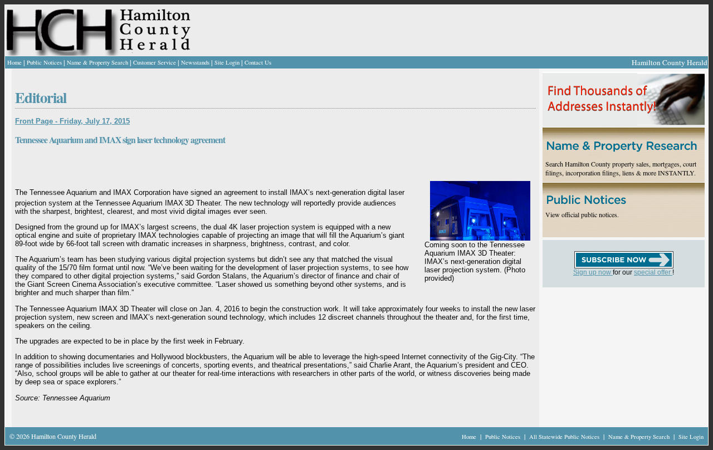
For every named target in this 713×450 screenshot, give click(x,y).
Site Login (227, 62)
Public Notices (44, 62)
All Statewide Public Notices (565, 437)
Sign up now (593, 272)
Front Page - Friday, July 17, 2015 (72, 121)
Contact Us (258, 62)
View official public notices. (582, 214)
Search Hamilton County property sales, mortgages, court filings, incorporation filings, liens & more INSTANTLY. (620, 168)
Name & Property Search (97, 62)
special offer (653, 272)
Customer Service (154, 62)
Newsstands (195, 62)
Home (14, 62)
